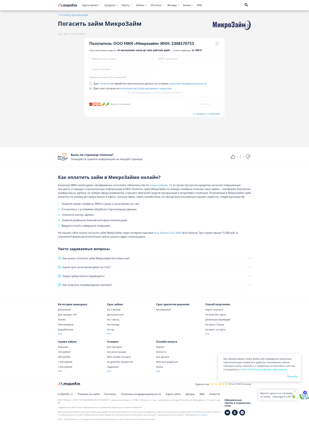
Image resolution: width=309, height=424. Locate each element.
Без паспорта (114, 346)
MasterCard (167, 233)
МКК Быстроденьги (167, 361)
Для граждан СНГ (67, 314)
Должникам (64, 309)
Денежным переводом (217, 319)
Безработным (65, 329)
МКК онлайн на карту (119, 356)
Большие (63, 346)
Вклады (172, 5)
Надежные (113, 366)
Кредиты (109, 5)
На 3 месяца (114, 309)
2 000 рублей (65, 366)
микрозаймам (159, 185)
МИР (179, 233)
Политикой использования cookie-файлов (264, 369)
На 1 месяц (113, 319)
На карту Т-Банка (214, 324)
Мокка (159, 366)
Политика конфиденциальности (141, 394)
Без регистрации (116, 351)
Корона (160, 346)
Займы (140, 5)
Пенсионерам (65, 324)
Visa (156, 233)
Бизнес (62, 319)
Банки (187, 5)
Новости (214, 394)
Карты (125, 5)
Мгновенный (163, 309)
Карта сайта (173, 394)
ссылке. (204, 414)
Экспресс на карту (215, 329)
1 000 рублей (65, 361)
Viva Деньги (162, 356)
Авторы (190, 394)
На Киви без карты (215, 314)
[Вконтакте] (227, 412)
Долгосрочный (115, 314)
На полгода (113, 324)
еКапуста (161, 351)
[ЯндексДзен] (242, 412)
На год (110, 329)
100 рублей (64, 351)
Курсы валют (90, 5)
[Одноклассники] (235, 412)
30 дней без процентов (120, 361)
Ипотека (156, 5)
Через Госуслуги (214, 309)
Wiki (199, 5)
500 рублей (64, 356)
